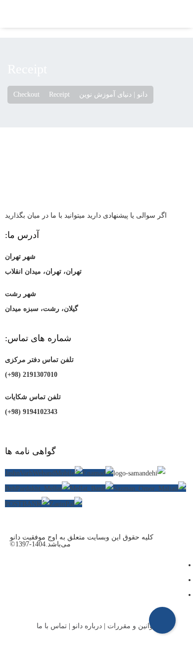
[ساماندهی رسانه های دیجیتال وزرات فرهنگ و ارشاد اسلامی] (139, 473)
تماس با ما (52, 626)
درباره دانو (87, 626)
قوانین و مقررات (131, 626)
